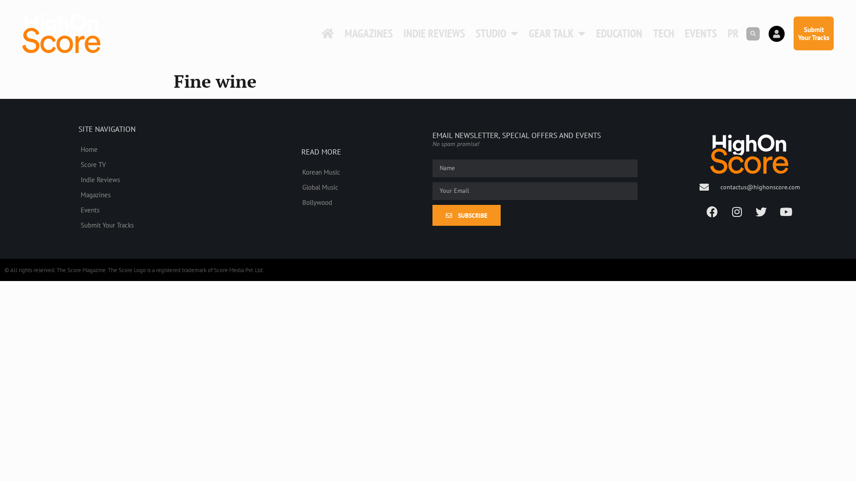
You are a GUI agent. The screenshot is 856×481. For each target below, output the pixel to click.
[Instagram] (737, 212)
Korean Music (321, 171)
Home (89, 149)
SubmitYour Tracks (813, 33)
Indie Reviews (434, 33)
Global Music (320, 187)
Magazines (369, 33)
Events (701, 33)
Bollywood (317, 202)
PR (733, 33)
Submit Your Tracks (107, 224)
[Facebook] (712, 212)
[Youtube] (786, 212)
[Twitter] (761, 212)
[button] (753, 34)
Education (619, 33)
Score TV (93, 164)
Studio (491, 33)
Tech (663, 33)
